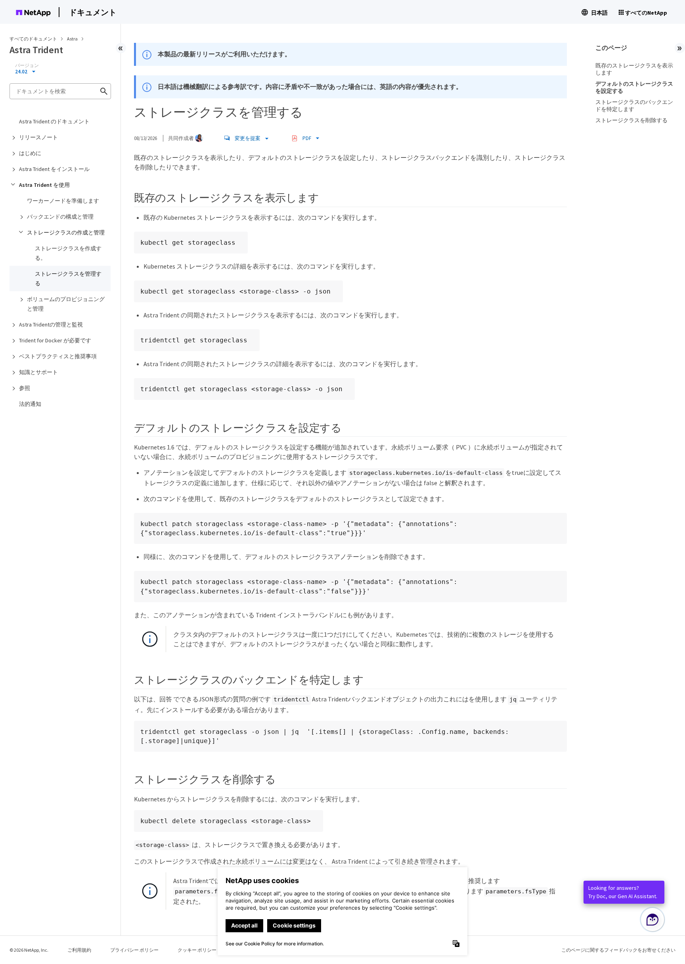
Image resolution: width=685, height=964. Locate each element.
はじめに (30, 153)
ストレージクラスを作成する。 (68, 253)
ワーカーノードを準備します (63, 200)
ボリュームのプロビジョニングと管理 (66, 304)
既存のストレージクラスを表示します (634, 69)
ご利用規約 (79, 950)
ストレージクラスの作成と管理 (66, 232)
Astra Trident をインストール (54, 169)
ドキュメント (93, 12)
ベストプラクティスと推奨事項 (58, 356)
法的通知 (30, 403)
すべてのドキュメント (33, 39)
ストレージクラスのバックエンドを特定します (634, 105)
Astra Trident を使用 (44, 184)
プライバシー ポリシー (134, 950)
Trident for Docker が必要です (55, 340)
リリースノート (38, 137)
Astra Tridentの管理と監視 (51, 324)
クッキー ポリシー (197, 950)
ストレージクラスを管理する (68, 278)
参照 (24, 388)
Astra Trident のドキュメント (54, 121)
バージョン (27, 65)
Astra (72, 39)
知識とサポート (38, 372)
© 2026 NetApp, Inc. (29, 950)
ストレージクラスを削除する (631, 120)
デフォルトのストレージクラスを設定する (634, 87)
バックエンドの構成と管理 (60, 216)
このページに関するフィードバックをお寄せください (618, 950)
